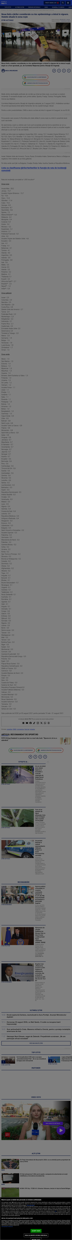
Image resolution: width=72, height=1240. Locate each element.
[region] (36, 1218)
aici (55, 1211)
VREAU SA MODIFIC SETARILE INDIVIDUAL (36, 1235)
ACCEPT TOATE (36, 1230)
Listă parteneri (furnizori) (7, 1226)
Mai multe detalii (31, 1205)
